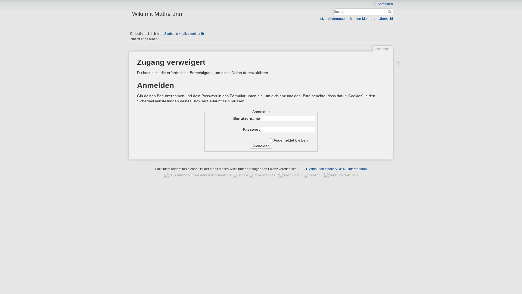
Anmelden (261, 146)
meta (194, 34)
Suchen (390, 12)
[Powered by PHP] (264, 175)
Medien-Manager (362, 19)
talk (184, 34)
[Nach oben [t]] (398, 63)
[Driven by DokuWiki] (341, 175)
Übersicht (386, 19)
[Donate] (240, 175)
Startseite (171, 34)
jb (202, 34)
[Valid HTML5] (291, 175)
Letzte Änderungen (332, 19)
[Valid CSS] (314, 175)
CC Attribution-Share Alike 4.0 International (335, 169)
